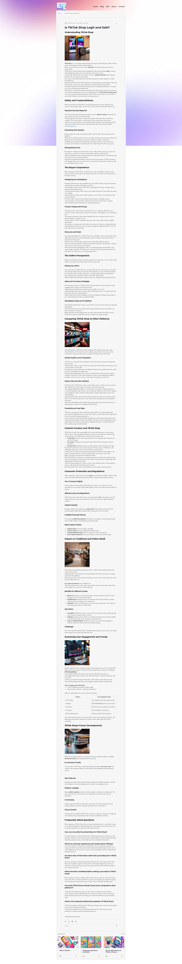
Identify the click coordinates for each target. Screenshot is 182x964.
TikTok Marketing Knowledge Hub (71, 13)
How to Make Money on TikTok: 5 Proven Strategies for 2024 (113, 951)
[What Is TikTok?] (68, 942)
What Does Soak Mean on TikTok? (90, 951)
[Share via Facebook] (65, 921)
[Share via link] (75, 921)
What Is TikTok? (64, 950)
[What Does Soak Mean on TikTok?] (91, 942)
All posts (59, 13)
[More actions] (116, 23)
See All (122, 933)
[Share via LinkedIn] (72, 921)
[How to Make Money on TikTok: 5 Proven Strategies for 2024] (114, 942)
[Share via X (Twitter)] (69, 921)
